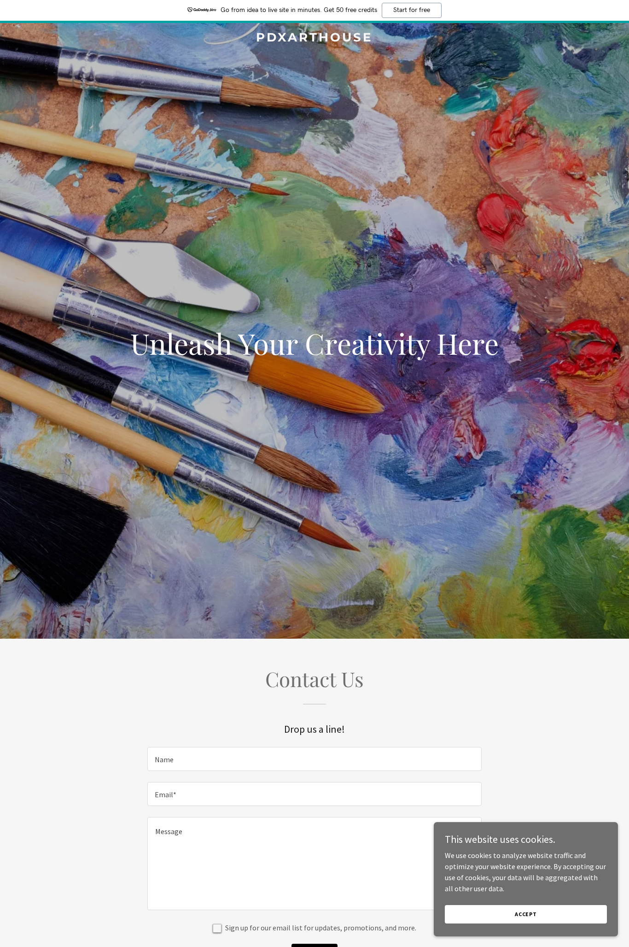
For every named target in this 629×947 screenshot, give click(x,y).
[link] (314, 38)
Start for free (411, 10)
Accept (526, 914)
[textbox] (314, 759)
